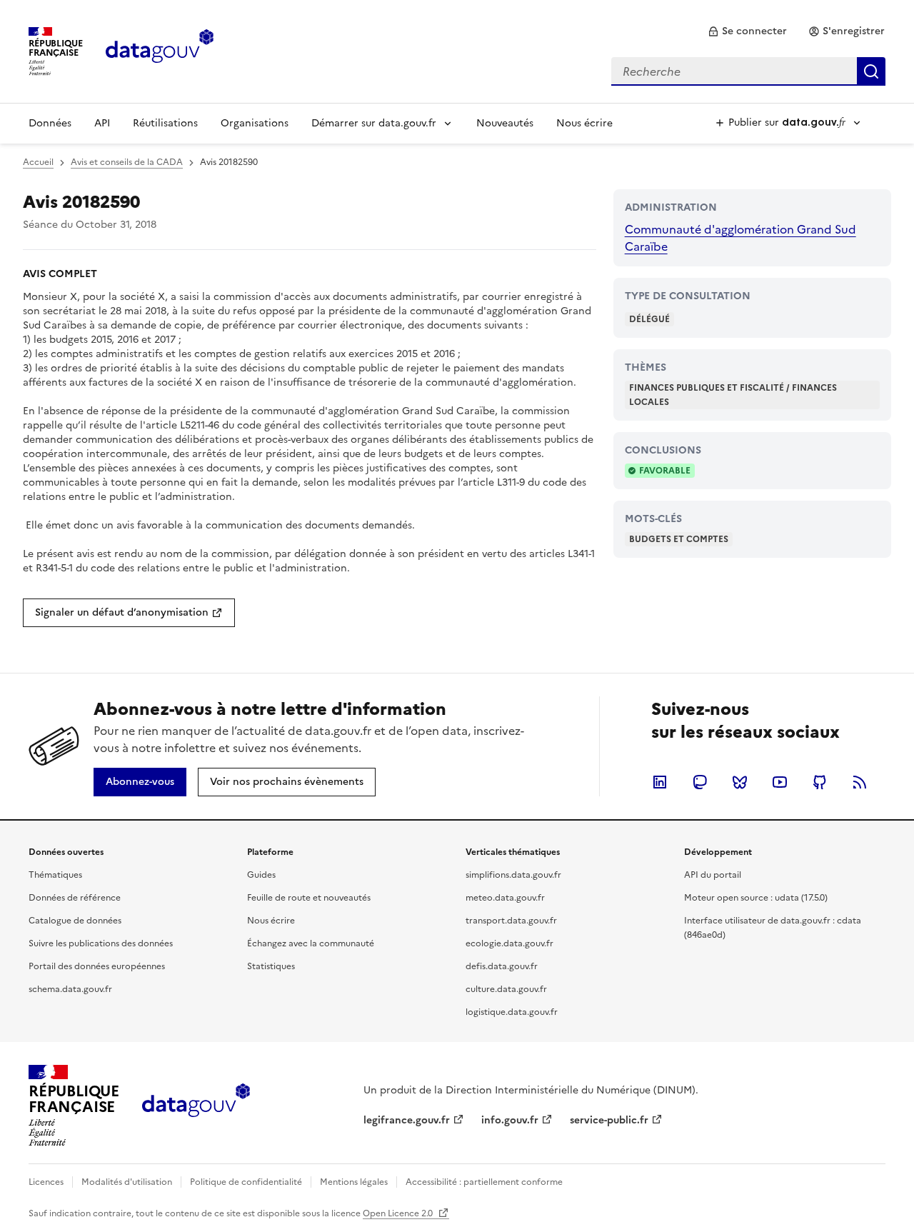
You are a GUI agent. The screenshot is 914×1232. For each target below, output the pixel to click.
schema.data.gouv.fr (70, 989)
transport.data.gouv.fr (511, 920)
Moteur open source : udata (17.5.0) (756, 897)
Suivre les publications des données (101, 943)
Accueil (38, 162)
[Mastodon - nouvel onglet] (700, 782)
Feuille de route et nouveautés (309, 897)
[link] (747, 31)
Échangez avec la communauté (310, 943)
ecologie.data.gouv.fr (509, 943)
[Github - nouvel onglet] (819, 782)
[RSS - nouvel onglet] (859, 782)
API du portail (712, 874)
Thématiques (55, 874)
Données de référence (75, 897)
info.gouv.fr (509, 1120)
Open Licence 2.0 (399, 1213)
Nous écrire (584, 123)
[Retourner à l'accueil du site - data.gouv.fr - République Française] (196, 1105)
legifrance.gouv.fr (406, 1120)
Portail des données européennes (97, 966)
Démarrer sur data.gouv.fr (373, 123)
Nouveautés (504, 123)
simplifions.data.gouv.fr (513, 874)
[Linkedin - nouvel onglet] (660, 782)
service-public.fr (609, 1120)
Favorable (664, 470)
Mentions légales (354, 1182)
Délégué (649, 319)
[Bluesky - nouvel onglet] (739, 782)
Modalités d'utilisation (126, 1182)
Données (50, 123)
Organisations (254, 123)
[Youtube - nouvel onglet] (779, 782)
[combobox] (748, 71)
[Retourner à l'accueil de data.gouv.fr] (160, 50)
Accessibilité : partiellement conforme (484, 1182)
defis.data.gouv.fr (502, 966)
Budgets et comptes (678, 539)
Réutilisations (165, 123)
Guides (261, 874)
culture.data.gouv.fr (506, 989)
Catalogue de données (75, 920)
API (102, 123)
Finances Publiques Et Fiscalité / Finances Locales (733, 395)
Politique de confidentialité (246, 1182)
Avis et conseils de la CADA (127, 162)
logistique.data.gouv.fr (512, 1012)
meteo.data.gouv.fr (505, 897)
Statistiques (271, 966)
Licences (46, 1182)
